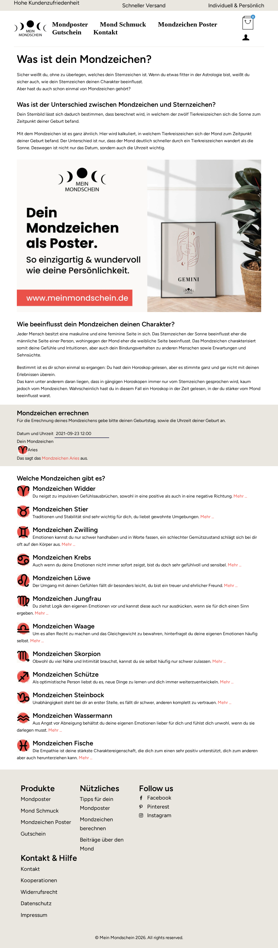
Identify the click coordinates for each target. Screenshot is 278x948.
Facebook (159, 797)
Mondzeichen (60, 458)
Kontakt (105, 32)
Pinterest (158, 806)
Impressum (34, 915)
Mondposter (70, 24)
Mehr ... (240, 496)
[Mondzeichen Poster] (139, 236)
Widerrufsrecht (39, 892)
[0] (248, 26)
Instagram (159, 815)
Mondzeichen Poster (187, 24)
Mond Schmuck (123, 24)
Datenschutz (36, 903)
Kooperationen (39, 880)
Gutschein (66, 32)
